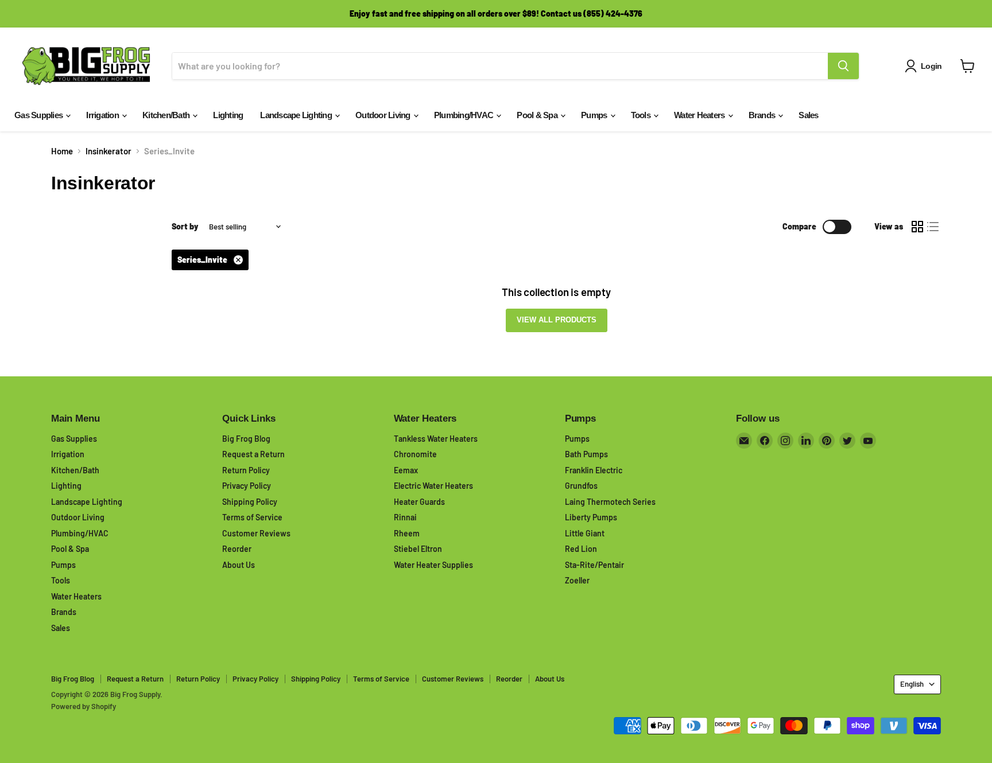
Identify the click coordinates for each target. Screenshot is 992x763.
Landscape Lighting (297, 115)
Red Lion (581, 549)
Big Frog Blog (246, 438)
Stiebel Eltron (418, 549)
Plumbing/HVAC (464, 115)
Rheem (407, 533)
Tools (642, 115)
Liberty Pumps (591, 517)
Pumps (595, 115)
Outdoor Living (383, 115)
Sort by (185, 226)
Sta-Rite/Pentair (594, 565)
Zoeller (577, 580)
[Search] (843, 66)
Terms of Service (252, 517)
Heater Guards (419, 502)
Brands (763, 115)
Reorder (236, 549)
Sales (808, 115)
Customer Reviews (256, 533)
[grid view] (917, 227)
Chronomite (415, 454)
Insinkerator (108, 151)
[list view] (933, 227)
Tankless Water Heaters (436, 438)
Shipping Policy (249, 502)
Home (62, 151)
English (912, 683)
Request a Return (253, 454)
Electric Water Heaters (433, 485)
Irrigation (103, 115)
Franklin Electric (593, 470)
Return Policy (246, 470)
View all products (556, 320)
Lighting (228, 115)
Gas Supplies (39, 115)
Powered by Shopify (83, 706)
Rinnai (405, 517)
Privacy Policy (246, 485)
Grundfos (581, 485)
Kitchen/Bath (166, 115)
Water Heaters (700, 115)
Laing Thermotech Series (610, 502)
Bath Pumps (586, 454)
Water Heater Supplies (433, 565)
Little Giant (584, 533)
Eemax (406, 470)
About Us (238, 565)
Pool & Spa (538, 115)
